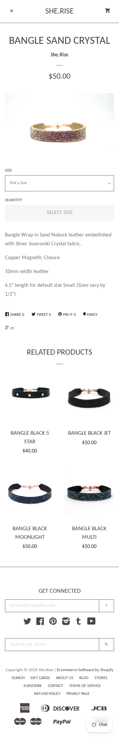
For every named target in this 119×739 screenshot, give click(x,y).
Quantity (13, 200)
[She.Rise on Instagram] (66, 623)
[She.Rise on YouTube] (91, 623)
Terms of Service (85, 686)
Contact (55, 686)
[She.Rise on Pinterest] (53, 623)
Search (18, 678)
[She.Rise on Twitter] (27, 623)
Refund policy (47, 694)
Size (8, 171)
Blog (84, 678)
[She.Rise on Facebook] (40, 623)
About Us (64, 678)
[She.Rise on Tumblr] (79, 623)
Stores (101, 678)
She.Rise (59, 11)
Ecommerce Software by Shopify (85, 670)
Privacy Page (78, 694)
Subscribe (32, 686)
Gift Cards (40, 678)
